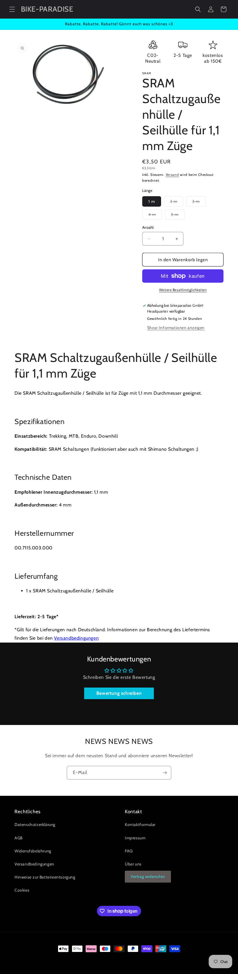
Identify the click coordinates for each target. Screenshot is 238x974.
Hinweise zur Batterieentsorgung (45, 877)
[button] (12, 9)
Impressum (135, 837)
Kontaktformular (140, 824)
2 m (176, 203)
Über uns (133, 864)
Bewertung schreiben (119, 693)
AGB (19, 837)
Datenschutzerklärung (35, 824)
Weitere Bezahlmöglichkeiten (183, 290)
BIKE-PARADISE (40, 959)
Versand (172, 174)
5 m (178, 216)
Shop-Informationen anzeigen (176, 327)
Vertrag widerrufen (148, 876)
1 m (151, 201)
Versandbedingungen (76, 638)
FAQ (129, 851)
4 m (155, 216)
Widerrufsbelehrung (33, 851)
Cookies (22, 890)
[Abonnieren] (164, 773)
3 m (199, 203)
